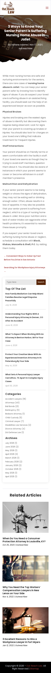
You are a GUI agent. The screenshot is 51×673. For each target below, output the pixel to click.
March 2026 (10, 457)
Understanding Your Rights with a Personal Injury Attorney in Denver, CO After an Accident (24, 317)
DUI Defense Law (13, 432)
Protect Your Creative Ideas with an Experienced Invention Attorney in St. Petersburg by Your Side (23, 358)
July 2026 (9, 443)
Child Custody (12, 417)
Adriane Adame (19, 44)
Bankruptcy (10, 410)
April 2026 (9, 454)
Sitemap (34, 668)
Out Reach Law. (34, 665)
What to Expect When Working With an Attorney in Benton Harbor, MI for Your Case (24, 337)
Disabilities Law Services (16, 425)
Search (41, 282)
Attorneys (10, 402)
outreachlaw (25, 48)
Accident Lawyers (13, 399)
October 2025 (11, 469)
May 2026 (9, 450)
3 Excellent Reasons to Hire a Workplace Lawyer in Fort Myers (21, 640)
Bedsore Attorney (13, 413)
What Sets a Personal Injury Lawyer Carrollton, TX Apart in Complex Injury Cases (24, 378)
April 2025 (9, 476)
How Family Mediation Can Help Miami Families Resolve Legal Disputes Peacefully (24, 297)
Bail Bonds (10, 406)
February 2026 (12, 461)
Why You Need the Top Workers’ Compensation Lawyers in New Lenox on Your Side (22, 590)
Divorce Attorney (13, 428)
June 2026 (10, 446)
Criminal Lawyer (12, 421)
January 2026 (11, 465)
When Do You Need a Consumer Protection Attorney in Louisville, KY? (24, 540)
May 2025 (9, 472)
